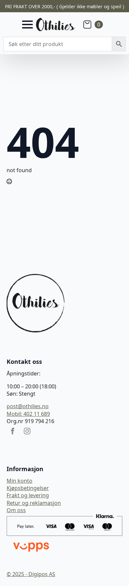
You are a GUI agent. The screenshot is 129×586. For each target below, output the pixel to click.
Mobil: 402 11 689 (28, 413)
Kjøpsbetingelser (28, 488)
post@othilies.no (28, 406)
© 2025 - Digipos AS (31, 574)
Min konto (19, 480)
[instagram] (27, 431)
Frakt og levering (28, 495)
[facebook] (13, 431)
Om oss (16, 510)
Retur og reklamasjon (34, 503)
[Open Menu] (27, 24)
